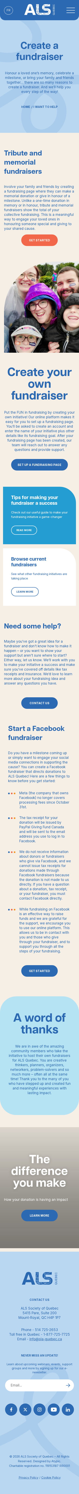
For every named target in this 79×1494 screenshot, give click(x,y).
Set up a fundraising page (39, 464)
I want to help (45, 107)
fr (8, 10)
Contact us (39, 703)
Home (25, 107)
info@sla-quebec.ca (45, 1339)
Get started (39, 240)
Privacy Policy (28, 1477)
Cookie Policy (51, 1477)
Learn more (24, 591)
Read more (24, 530)
